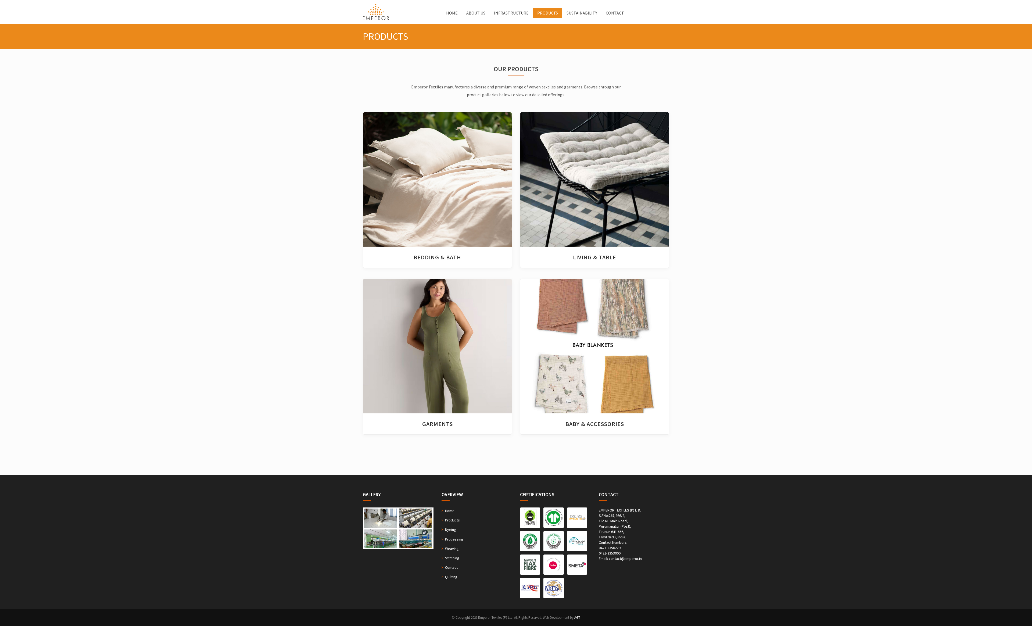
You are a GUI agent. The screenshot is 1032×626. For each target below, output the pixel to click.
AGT (577, 617)
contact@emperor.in (625, 558)
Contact (615, 13)
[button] (374, 179)
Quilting (451, 576)
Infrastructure (511, 13)
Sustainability (582, 13)
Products (547, 13)
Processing (454, 539)
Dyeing (450, 529)
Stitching (452, 558)
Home (452, 13)
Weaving (452, 548)
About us (475, 13)
